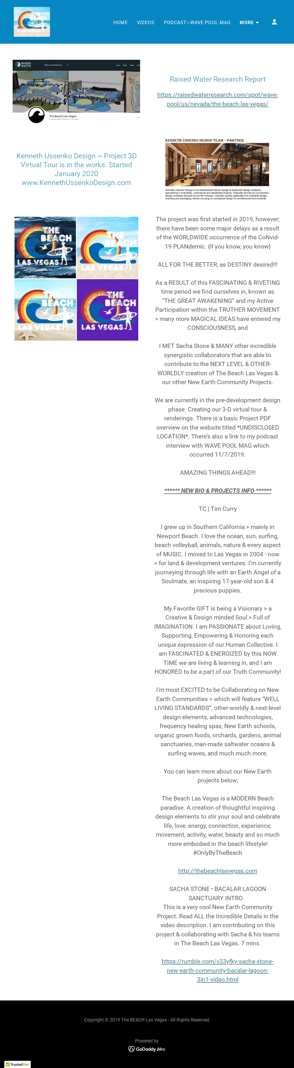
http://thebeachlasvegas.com (217, 870)
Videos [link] (146, 22)
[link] (32, 21)
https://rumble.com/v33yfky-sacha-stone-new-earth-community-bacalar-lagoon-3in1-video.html (218, 970)
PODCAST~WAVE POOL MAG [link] (197, 22)
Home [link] (120, 22)
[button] (250, 22)
